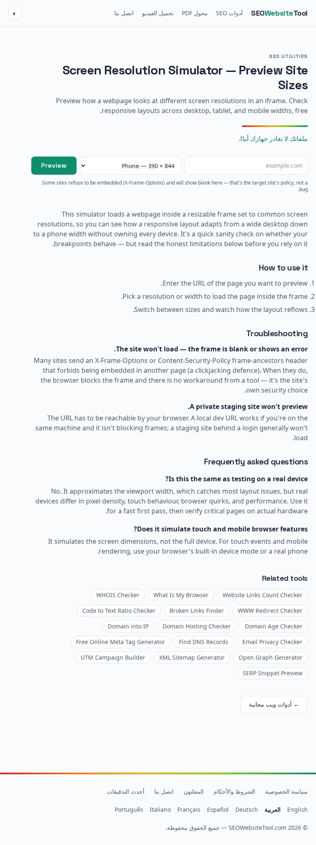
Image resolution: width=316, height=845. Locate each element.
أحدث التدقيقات (125, 791)
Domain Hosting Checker (197, 626)
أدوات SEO (229, 13)
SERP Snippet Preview (272, 673)
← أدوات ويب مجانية (274, 704)
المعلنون (194, 791)
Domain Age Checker (273, 626)
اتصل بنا (124, 13)
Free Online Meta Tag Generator (120, 642)
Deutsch (246, 809)
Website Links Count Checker (262, 595)
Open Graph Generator (270, 657)
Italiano (160, 809)
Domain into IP (128, 626)
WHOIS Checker (117, 595)
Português (129, 809)
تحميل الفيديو (158, 13)
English (297, 809)
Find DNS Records (203, 642)
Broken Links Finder (197, 610)
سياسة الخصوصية (286, 791)
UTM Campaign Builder (113, 657)
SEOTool (279, 13)
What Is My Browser (181, 595)
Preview (54, 165)
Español (218, 809)
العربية (273, 809)
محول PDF (195, 13)
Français (188, 809)
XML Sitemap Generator (192, 657)
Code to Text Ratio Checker (119, 610)
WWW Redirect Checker (270, 610)
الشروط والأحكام (234, 791)
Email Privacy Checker (272, 642)
